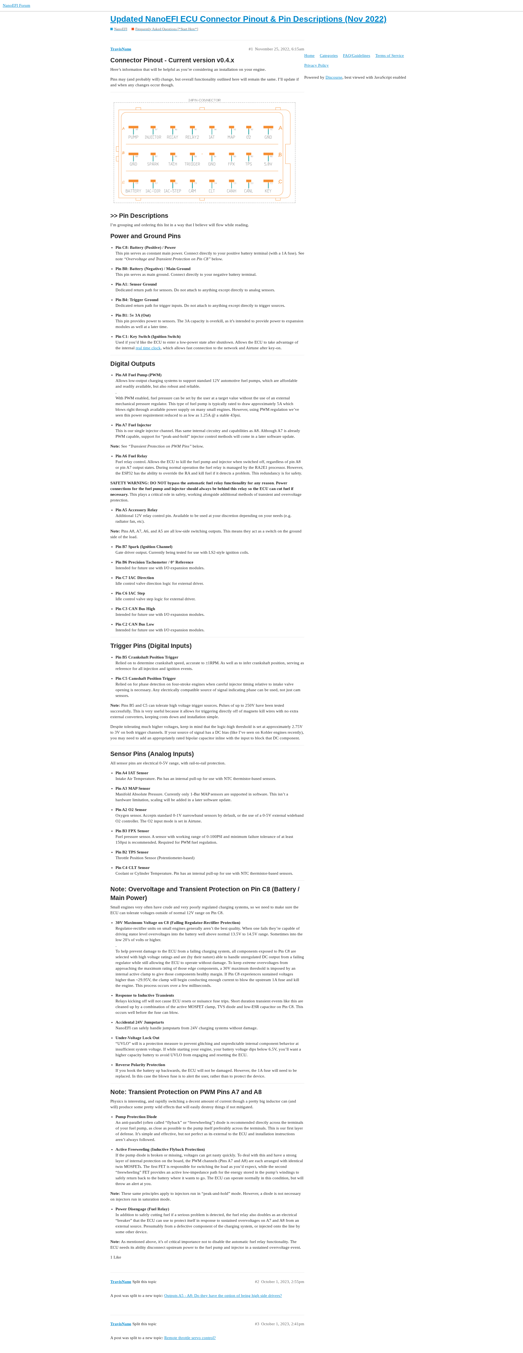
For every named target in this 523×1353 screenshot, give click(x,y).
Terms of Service (389, 55)
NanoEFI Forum (16, 5)
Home (309, 55)
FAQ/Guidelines (356, 55)
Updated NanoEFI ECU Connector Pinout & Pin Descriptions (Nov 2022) (248, 18)
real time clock (148, 348)
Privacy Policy (316, 65)
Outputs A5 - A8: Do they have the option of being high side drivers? (223, 1295)
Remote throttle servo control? (190, 1338)
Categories (329, 55)
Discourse (334, 77)
